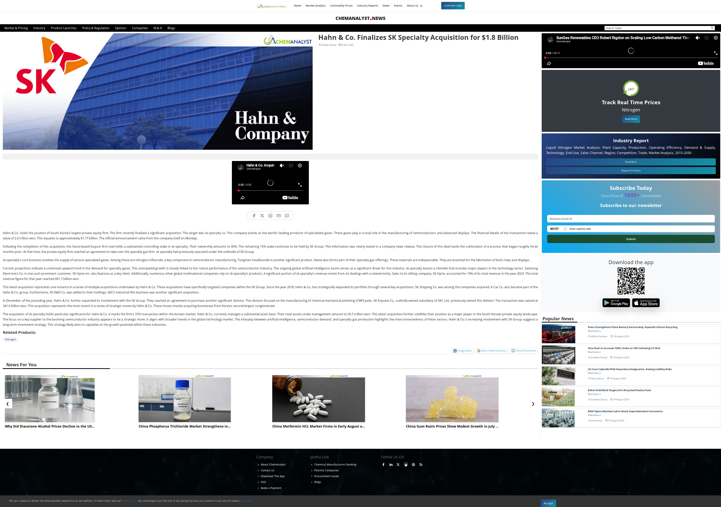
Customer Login (453, 5)
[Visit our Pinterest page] (413, 464)
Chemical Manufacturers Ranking (335, 464)
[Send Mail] (279, 215)
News (386, 3)
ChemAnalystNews (360, 18)
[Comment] (287, 215)
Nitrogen (10, 339)
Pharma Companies (326, 470)
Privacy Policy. (129, 500)
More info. (247, 500)
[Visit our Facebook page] (383, 464)
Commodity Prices (341, 3)
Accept (548, 503)
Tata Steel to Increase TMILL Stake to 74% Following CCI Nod (624, 348)
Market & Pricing (16, 28)
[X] (262, 215)
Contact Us (267, 470)
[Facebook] (254, 215)
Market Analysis (316, 3)
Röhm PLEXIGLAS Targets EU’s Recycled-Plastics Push (619, 390)
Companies (140, 28)
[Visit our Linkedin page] (391, 464)
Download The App (272, 476)
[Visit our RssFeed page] (421, 464)
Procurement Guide (326, 476)
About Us (413, 3)
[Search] (712, 28)
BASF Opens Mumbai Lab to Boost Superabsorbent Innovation (625, 411)
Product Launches (64, 28)
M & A (158, 28)
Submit (631, 239)
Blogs (171, 28)
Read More (631, 119)
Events (398, 3)
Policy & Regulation (95, 28)
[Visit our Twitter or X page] (398, 464)
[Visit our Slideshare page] (406, 464)
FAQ (263, 482)
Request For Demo (631, 170)
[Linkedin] (270, 215)
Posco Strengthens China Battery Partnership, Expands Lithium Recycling (632, 327)
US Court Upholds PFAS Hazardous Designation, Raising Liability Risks (630, 369)
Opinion (120, 28)
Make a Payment (270, 488)
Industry (39, 28)
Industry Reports (367, 3)
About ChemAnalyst (273, 464)
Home (297, 3)
